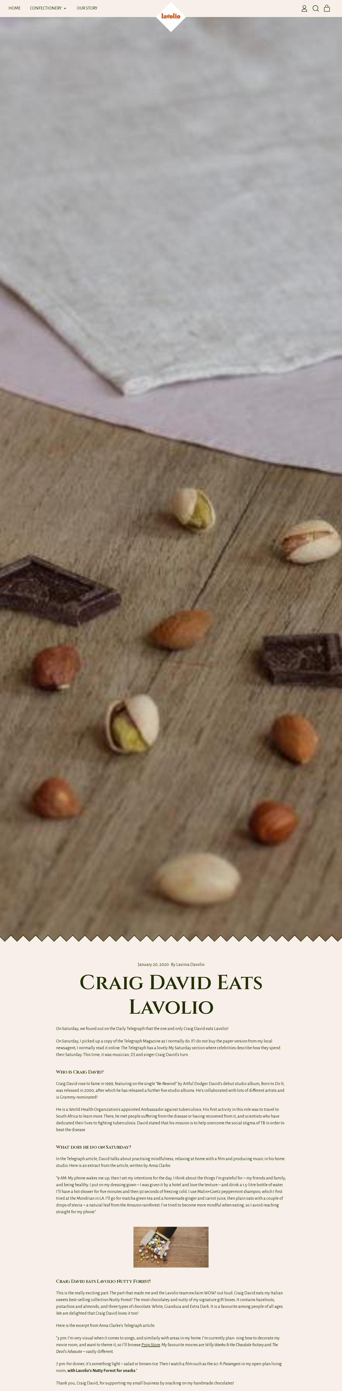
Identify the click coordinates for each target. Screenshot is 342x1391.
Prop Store (150, 1345)
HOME (15, 8)
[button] (316, 9)
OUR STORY (87, 8)
